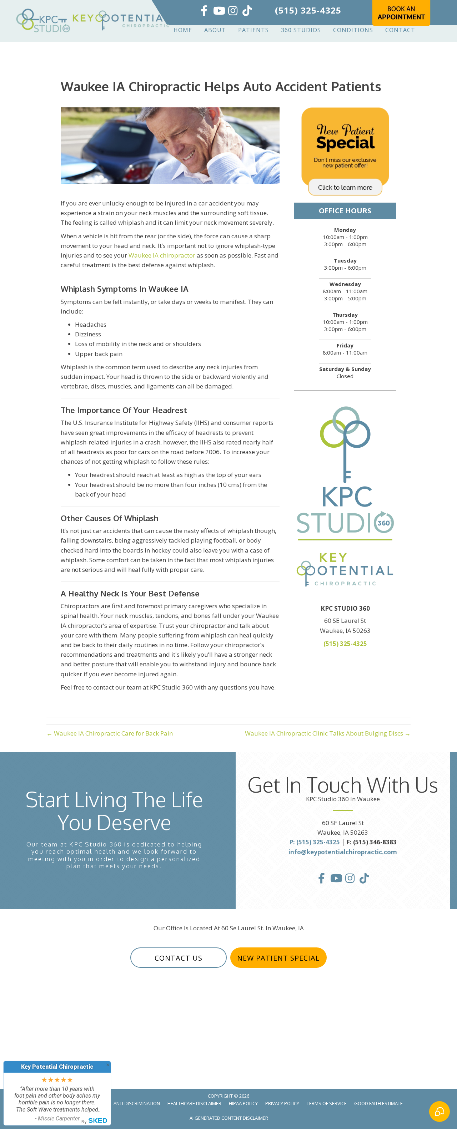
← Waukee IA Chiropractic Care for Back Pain (109, 733)
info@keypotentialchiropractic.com (342, 852)
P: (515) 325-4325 (314, 842)
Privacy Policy (282, 1103)
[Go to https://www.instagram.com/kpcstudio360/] (232, 11)
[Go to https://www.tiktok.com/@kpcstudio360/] (247, 11)
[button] (178, 957)
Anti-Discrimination (137, 1103)
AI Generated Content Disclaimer (229, 1118)
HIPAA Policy (243, 1103)
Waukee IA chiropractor (162, 255)
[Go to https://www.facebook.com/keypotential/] (204, 11)
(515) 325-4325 (308, 10)
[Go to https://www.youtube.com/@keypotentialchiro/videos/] (218, 11)
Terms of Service (327, 1103)
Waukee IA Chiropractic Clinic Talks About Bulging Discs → (328, 733)
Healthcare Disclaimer (194, 1103)
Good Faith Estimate (378, 1103)
